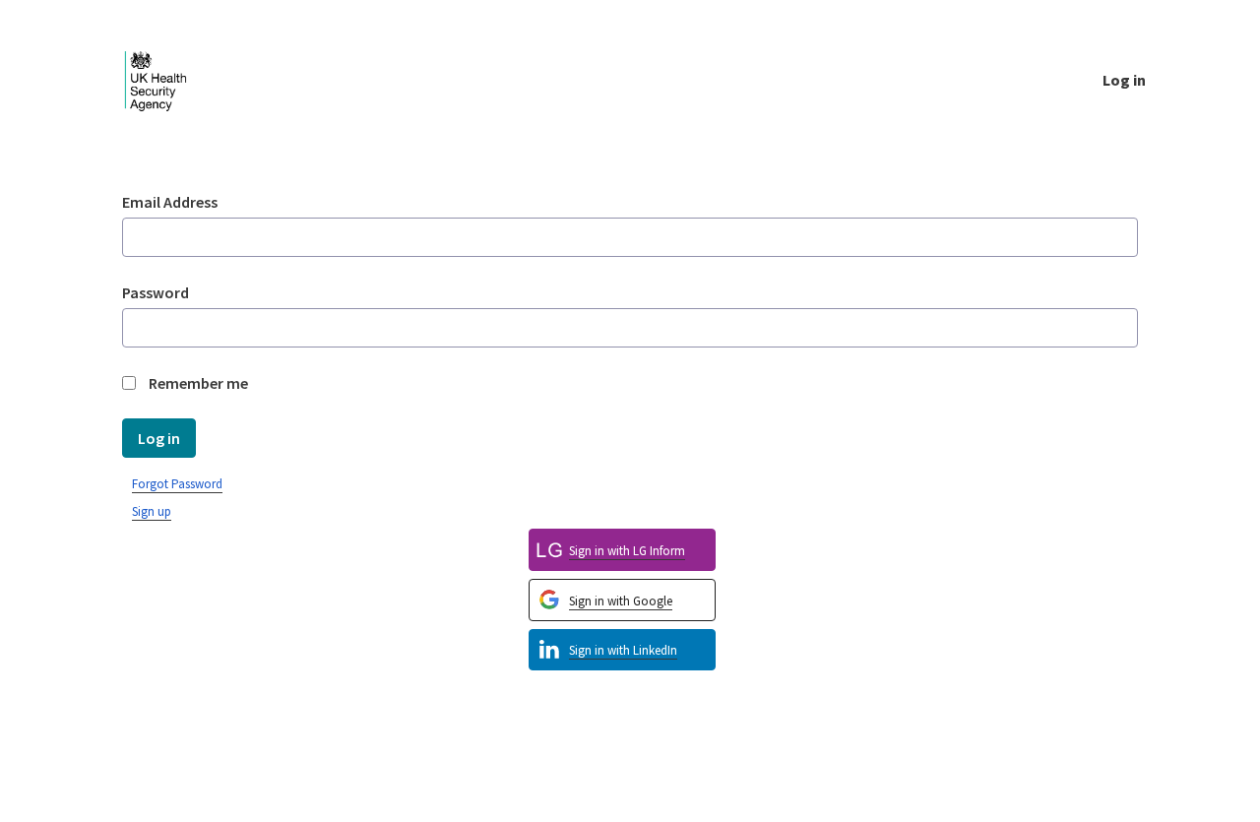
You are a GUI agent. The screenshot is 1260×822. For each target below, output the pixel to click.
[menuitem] (622, 650)
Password (155, 292)
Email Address (170, 202)
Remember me (198, 383)
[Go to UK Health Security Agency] (171, 79)
